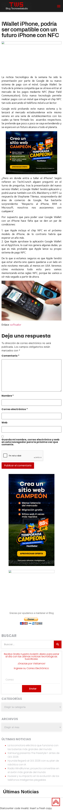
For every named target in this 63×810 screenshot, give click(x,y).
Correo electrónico (15, 409)
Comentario (10, 356)
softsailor (15, 324)
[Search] (57, 644)
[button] (58, 6)
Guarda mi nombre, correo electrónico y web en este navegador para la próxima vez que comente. (30, 442)
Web (4, 422)
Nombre (8, 396)
